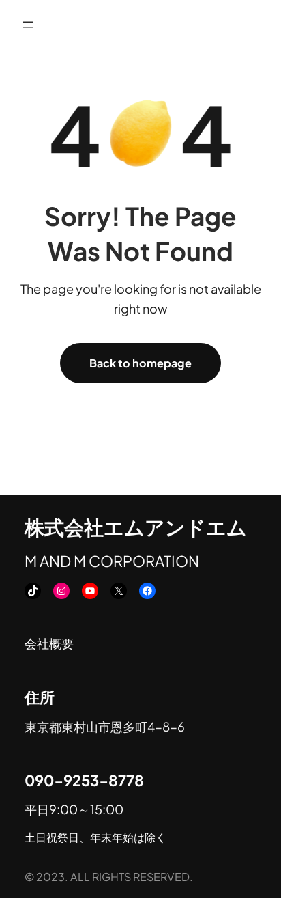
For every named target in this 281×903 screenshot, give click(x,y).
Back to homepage (140, 363)
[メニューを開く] (28, 24)
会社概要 (49, 643)
